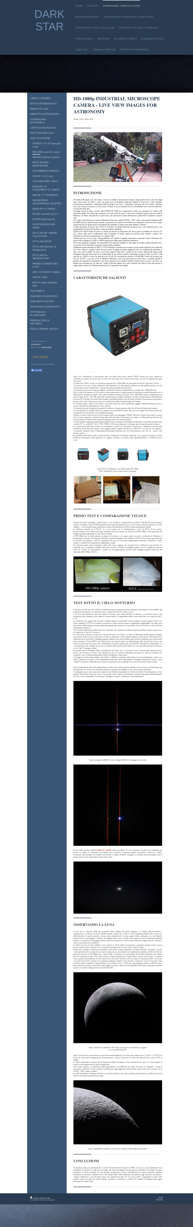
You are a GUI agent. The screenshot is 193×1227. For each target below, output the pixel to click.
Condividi (37, 370)
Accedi (160, 1197)
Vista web (159, 1199)
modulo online (47, 347)
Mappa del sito (45, 1198)
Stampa (36, 1198)
